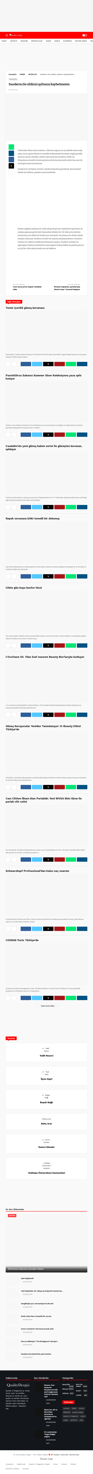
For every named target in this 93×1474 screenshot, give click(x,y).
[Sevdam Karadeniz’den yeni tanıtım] (12, 1356)
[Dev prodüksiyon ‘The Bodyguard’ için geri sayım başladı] (12, 1344)
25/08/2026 (27, 1282)
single (66, 1420)
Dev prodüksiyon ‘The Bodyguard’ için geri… (40, 1341)
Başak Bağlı (46, 1102)
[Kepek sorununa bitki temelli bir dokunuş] (46, 542)
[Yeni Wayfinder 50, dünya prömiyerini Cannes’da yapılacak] (12, 1293)
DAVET (81, 1391)
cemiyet (66, 1408)
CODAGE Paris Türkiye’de (22, 940)
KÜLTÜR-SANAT (81, 1385)
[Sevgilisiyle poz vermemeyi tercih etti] (12, 1306)
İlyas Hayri (46, 1079)
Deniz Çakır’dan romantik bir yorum (36, 1316)
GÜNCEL (67, 1393)
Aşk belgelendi (27, 1278)
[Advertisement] (46, 16)
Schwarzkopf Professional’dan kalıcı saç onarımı (37, 871)
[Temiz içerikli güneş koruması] (46, 331)
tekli (81, 1420)
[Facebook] (8, 1414)
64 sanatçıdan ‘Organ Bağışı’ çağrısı (50, 1434)
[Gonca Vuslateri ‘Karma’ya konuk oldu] (12, 1331)
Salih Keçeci (46, 1055)
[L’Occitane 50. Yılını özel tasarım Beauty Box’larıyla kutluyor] (46, 681)
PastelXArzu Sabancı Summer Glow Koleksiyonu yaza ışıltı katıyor (43, 377)
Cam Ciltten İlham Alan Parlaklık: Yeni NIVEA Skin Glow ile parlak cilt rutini (44, 800)
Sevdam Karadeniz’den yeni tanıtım (36, 1354)
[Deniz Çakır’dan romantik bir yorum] (12, 1319)
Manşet (67, 1389)
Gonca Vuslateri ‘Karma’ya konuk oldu (37, 1329)
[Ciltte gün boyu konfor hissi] (46, 611)
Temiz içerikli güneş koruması (25, 307)
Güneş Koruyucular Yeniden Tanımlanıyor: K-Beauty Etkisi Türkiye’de (43, 728)
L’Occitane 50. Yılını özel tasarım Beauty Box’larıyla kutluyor (45, 656)
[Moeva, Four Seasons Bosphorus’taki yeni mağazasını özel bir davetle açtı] (38, 1387)
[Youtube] (19, 1414)
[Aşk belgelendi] (12, 1281)
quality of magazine (71, 1416)
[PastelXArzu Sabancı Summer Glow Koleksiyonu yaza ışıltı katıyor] (46, 401)
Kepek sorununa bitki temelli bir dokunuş (32, 518)
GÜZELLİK (13, 79)
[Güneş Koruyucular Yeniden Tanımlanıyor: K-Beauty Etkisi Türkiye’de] (46, 753)
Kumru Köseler (46, 1147)
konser (81, 1408)
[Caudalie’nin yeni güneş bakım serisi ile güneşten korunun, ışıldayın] (46, 473)
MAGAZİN (12, 1215)
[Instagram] (24, 1414)
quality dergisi (78, 1412)
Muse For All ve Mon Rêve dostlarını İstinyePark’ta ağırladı (50, 1414)
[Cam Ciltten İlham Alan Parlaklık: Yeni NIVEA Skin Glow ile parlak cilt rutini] (46, 825)
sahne (83, 1416)
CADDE (81, 1395)
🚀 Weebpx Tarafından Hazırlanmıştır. (65, 1455)
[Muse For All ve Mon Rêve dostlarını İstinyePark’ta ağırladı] (38, 1411)
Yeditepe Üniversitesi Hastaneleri (46, 1172)
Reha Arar (46, 1123)
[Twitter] (13, 1414)
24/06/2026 (51, 1400)
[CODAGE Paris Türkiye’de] (46, 964)
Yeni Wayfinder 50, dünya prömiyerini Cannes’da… (42, 1291)
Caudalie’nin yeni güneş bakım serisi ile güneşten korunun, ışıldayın (44, 447)
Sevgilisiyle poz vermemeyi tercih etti (37, 1304)
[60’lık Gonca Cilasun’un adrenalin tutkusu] (46, 1243)
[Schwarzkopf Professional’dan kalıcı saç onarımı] (46, 895)
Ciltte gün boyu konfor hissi (24, 587)
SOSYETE (73, 1420)
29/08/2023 (13, 90)
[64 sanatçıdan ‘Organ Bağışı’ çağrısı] (38, 1434)
